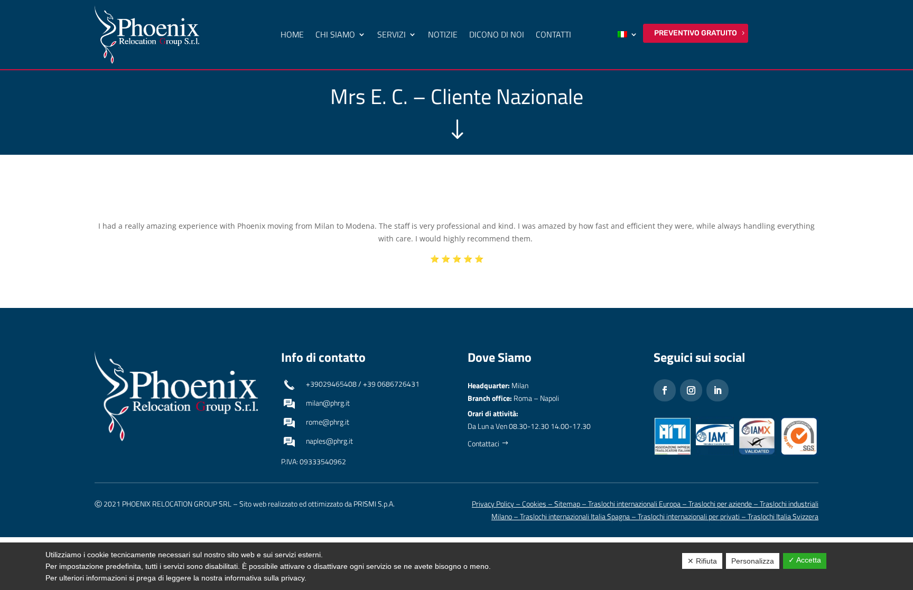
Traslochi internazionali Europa (634, 503)
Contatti (553, 34)
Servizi (391, 34)
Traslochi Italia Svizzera (783, 516)
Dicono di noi (496, 34)
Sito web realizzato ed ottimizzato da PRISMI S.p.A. (317, 503)
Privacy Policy (493, 503)
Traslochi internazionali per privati (689, 516)
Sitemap (567, 503)
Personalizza (752, 561)
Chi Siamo (335, 34)
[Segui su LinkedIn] (717, 390)
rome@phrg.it (327, 421)
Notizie (443, 34)
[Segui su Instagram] (691, 390)
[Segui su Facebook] (665, 390)
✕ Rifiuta (702, 561)
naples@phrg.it (329, 440)
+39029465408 (331, 383)
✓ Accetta (804, 560)
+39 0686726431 (391, 383)
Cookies (534, 503)
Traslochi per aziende (720, 503)
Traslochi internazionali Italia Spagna (575, 516)
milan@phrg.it (328, 402)
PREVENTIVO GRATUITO (695, 33)
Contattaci (483, 443)
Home (292, 34)
